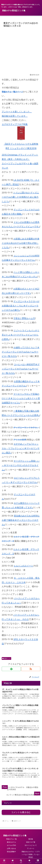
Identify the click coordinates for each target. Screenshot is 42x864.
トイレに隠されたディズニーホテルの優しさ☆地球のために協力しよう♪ (20, 197)
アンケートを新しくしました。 (17, 111)
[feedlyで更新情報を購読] (11, 669)
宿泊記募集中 (11, 851)
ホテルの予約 (11, 845)
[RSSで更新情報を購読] (30, 669)
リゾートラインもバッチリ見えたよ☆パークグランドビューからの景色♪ (20, 335)
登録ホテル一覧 (11, 839)
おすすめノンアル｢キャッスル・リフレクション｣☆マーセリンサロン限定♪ (21, 448)
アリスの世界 (19, 439)
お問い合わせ (11, 848)
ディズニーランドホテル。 (26, 427)
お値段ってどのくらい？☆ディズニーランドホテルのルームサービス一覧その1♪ (20, 351)
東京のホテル (11, 842)
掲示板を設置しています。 (15, 116)
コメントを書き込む (21, 812)
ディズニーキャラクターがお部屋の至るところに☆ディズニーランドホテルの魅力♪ (20, 305)
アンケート (30, 848)
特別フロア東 (30, 842)
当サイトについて (31, 845)
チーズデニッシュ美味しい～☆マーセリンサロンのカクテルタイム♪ (21, 465)
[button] (38, 519)
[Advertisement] (21, 50)
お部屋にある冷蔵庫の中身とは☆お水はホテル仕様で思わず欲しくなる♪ (20, 243)
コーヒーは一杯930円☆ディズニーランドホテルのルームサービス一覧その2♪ (21, 368)
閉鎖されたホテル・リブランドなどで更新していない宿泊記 (31, 854)
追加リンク (7, 658)
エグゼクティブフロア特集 (15, 124)
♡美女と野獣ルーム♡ (24, 318)
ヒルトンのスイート (23, 565)
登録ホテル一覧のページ (12, 92)
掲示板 (30, 839)
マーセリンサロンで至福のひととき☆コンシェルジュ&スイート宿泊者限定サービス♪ (21, 398)
